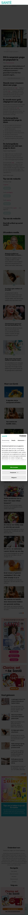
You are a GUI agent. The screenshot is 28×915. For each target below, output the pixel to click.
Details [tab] (13, 440)
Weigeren (14, 477)
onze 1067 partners (11, 448)
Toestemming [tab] (5, 440)
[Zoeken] (25, 2)
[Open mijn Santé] (22, 2)
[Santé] (6, 2)
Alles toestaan (14, 467)
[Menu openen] (18, 2)
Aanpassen (13, 472)
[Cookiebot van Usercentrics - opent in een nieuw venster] (19, 436)
